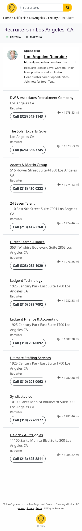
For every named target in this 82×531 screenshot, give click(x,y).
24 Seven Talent (22, 203)
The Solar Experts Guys (28, 131)
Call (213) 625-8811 (28, 458)
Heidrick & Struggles (26, 435)
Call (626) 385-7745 (28, 150)
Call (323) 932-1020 (28, 265)
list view (15, 37)
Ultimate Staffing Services (30, 358)
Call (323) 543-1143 (28, 116)
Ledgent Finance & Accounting (34, 319)
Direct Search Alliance (27, 242)
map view (36, 37)
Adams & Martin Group (28, 164)
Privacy (30, 508)
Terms (39, 508)
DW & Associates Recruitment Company (41, 97)
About (21, 508)
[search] (67, 8)
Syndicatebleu (21, 396)
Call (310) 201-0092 (28, 343)
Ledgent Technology (26, 280)
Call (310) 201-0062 (28, 381)
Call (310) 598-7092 (28, 304)
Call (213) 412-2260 (28, 227)
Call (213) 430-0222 (28, 188)
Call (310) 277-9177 (28, 420)
